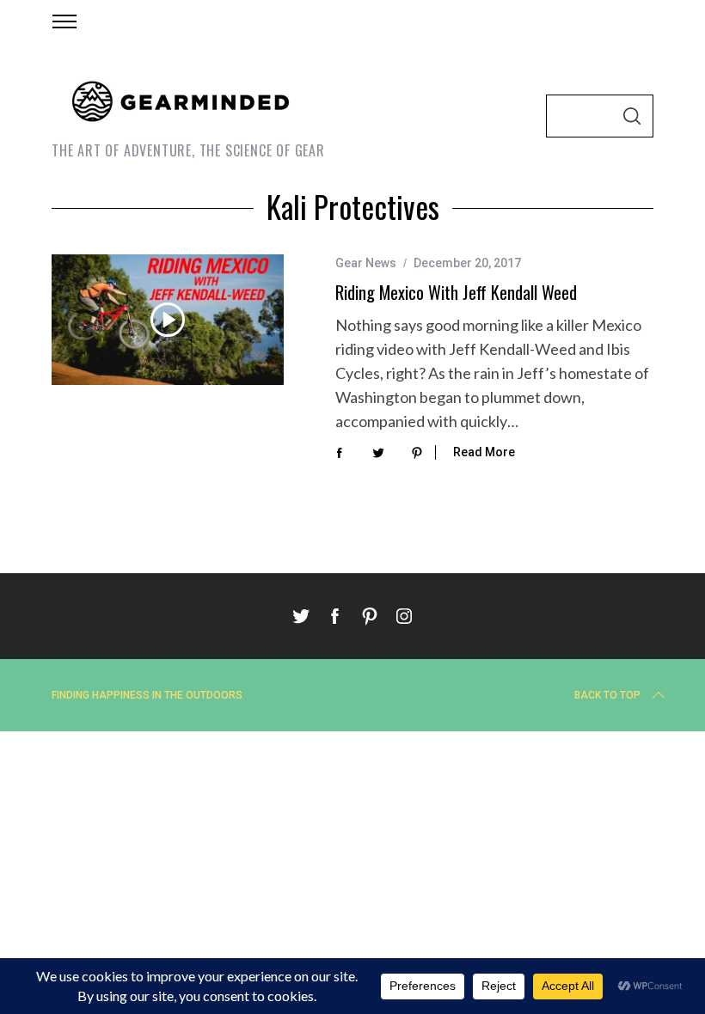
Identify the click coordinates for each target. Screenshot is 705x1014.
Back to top (607, 695)
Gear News (365, 263)
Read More (484, 452)
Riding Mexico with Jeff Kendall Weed (456, 292)
